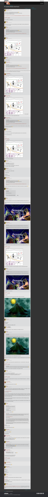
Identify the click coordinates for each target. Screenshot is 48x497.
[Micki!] (5, 129)
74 (29, 8)
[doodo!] (5, 484)
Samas (7, 331)
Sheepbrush (8, 177)
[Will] (5, 327)
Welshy (7, 168)
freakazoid (7, 359)
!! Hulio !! (7, 188)
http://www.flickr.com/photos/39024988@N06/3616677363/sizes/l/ (12, 486)
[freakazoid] (5, 360)
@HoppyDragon (6, 476)
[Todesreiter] (5, 430)
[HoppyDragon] (5, 96)
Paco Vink (7, 9)
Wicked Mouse (8, 73)
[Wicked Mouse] (5, 74)
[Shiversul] (5, 320)
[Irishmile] (5, 17)
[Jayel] (5, 371)
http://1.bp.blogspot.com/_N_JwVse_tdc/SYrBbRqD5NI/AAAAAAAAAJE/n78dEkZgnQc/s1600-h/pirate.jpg (16, 15)
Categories (41, 3)
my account (41, 0)
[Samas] (5, 38)
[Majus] (5, 22)
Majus (7, 21)
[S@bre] (5, 387)
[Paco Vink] (5, 10)
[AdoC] (5, 199)
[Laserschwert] (5, 62)
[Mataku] (5, 138)
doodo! (7, 483)
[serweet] (5, 161)
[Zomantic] (5, 246)
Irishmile (8, 17)
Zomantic (9, 246)
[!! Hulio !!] (5, 189)
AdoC (7, 198)
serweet (7, 160)
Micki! (7, 403)
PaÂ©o (7, 29)
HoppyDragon (8, 95)
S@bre (7, 386)
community (10, 0)
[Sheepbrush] (5, 178)
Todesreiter (7, 429)
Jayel (7, 370)
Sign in (5, 491)
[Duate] (5, 28)
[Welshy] (5, 169)
